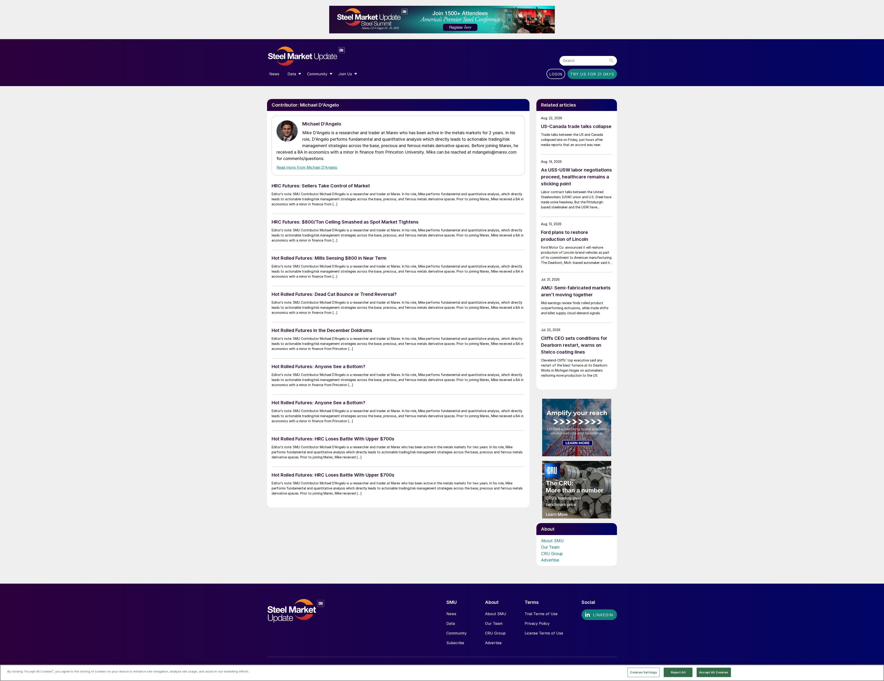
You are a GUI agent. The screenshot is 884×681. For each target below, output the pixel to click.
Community (456, 633)
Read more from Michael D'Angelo (306, 167)
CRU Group (552, 553)
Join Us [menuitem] (345, 74)
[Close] (877, 672)
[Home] (316, 56)
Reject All (678, 672)
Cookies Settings (643, 672)
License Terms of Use (544, 633)
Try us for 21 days (592, 74)
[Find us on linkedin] (599, 614)
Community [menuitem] (317, 74)
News (451, 613)
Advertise (550, 560)
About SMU (552, 540)
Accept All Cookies (713, 672)
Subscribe (455, 642)
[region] (442, 673)
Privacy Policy (537, 623)
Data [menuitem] (292, 74)
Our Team (550, 547)
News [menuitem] (274, 74)
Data (450, 623)
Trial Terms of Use (541, 613)
